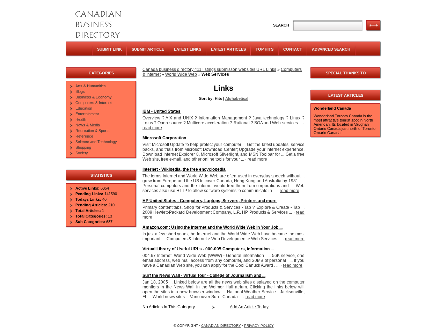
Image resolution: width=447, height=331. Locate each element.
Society (81, 153)
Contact (292, 49)
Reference (84, 136)
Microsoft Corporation (164, 137)
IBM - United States (161, 111)
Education (83, 108)
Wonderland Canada (332, 108)
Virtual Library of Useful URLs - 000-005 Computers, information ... (208, 249)
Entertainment (87, 114)
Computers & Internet (93, 103)
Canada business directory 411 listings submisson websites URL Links (209, 69)
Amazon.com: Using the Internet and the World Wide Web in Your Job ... (212, 227)
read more (152, 127)
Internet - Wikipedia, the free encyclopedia (184, 169)
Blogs (80, 91)
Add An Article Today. (249, 306)
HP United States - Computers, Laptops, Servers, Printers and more (209, 200)
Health (80, 119)
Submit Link (109, 49)
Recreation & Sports (92, 130)
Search (281, 25)
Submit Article (148, 49)
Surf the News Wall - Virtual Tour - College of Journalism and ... (203, 275)
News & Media (87, 125)
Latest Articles (228, 49)
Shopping (83, 147)
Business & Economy (93, 97)
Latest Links (187, 49)
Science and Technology (96, 142)
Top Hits (264, 49)
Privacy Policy (259, 326)
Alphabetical (236, 98)
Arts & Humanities (90, 86)
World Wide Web (181, 74)
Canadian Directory (221, 326)
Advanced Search (331, 49)
